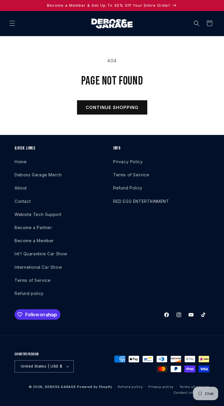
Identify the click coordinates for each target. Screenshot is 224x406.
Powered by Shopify (94, 387)
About (21, 187)
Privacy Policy (128, 161)
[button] (12, 23)
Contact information (191, 393)
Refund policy (29, 293)
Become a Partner (33, 227)
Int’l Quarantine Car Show (41, 253)
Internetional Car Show (38, 267)
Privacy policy (161, 387)
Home (21, 161)
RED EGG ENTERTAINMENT (141, 201)
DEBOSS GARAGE (60, 387)
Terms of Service (33, 280)
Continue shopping (112, 107)
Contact (23, 201)
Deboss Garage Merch (38, 174)
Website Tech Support (38, 214)
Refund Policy (127, 187)
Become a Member (34, 240)
